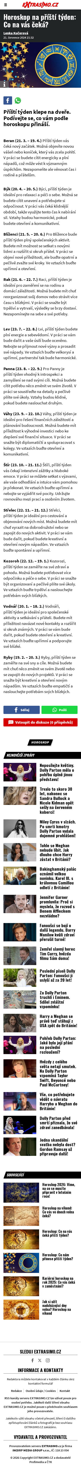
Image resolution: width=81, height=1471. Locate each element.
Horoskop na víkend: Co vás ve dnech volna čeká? (58, 1211)
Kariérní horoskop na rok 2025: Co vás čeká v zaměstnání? (58, 1282)
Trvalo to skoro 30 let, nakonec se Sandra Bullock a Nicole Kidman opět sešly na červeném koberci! (57, 800)
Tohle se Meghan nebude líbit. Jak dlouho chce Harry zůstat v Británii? (56, 852)
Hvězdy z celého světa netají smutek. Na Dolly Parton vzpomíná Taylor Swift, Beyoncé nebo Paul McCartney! (58, 1073)
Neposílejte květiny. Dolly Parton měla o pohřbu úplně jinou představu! (57, 772)
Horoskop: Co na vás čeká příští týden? (57, 1233)
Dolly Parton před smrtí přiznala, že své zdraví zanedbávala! (58, 1122)
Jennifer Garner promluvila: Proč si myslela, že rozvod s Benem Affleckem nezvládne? (57, 906)
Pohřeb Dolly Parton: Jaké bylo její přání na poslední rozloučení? (58, 1045)
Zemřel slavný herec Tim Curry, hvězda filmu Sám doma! (57, 953)
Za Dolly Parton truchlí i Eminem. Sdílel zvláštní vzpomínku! (55, 999)
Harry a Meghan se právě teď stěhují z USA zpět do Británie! (58, 1020)
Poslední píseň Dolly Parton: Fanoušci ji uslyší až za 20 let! (57, 975)
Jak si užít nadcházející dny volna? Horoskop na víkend (56, 1307)
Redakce (16, 1391)
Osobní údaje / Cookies (41, 1391)
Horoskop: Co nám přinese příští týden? (57, 1256)
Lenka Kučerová (15, 33)
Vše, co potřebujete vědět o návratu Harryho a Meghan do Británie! (58, 1101)
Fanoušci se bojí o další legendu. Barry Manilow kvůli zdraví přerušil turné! (57, 932)
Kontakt (65, 1391)
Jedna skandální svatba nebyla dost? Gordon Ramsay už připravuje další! (57, 1146)
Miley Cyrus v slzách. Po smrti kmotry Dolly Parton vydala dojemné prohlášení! (58, 828)
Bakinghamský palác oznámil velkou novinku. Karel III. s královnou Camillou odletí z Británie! (58, 878)
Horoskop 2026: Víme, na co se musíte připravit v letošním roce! (58, 1190)
